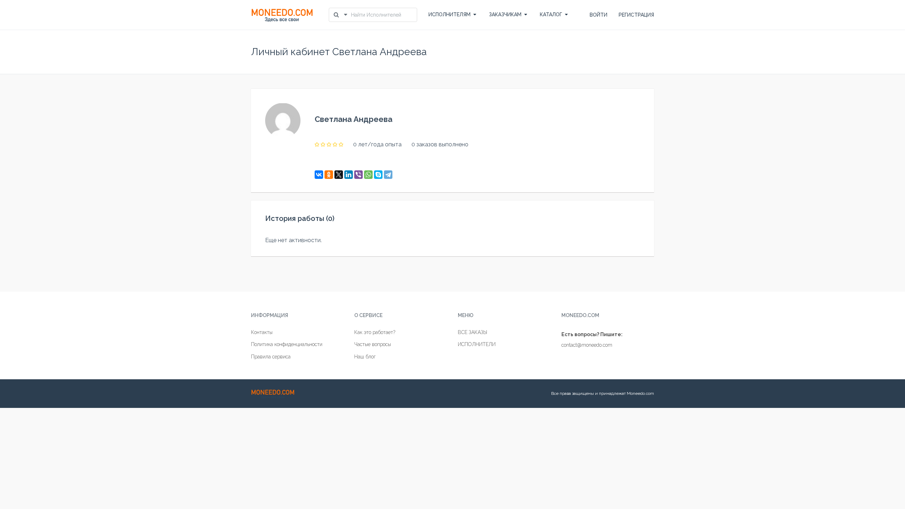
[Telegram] (388, 174)
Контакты (262, 332)
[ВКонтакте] (319, 174)
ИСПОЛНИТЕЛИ (477, 344)
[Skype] (378, 174)
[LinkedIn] (348, 174)
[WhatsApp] (368, 174)
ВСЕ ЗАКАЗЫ (472, 332)
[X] (338, 174)
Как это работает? (374, 332)
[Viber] (358, 174)
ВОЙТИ (598, 14)
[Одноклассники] (329, 174)
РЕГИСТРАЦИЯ (636, 14)
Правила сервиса (271, 356)
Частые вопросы (372, 344)
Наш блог (365, 356)
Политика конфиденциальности (286, 344)
